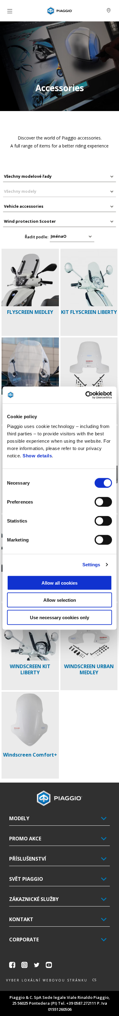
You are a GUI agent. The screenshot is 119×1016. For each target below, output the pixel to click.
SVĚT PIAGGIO (26, 879)
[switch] (103, 502)
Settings (91, 564)
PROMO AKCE (25, 839)
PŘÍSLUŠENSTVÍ (27, 859)
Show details (37, 455)
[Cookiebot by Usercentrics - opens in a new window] (85, 395)
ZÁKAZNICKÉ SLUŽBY (34, 899)
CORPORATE (24, 939)
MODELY (19, 818)
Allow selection (59, 600)
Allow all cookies (59, 582)
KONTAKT (21, 919)
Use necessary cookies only (59, 617)
